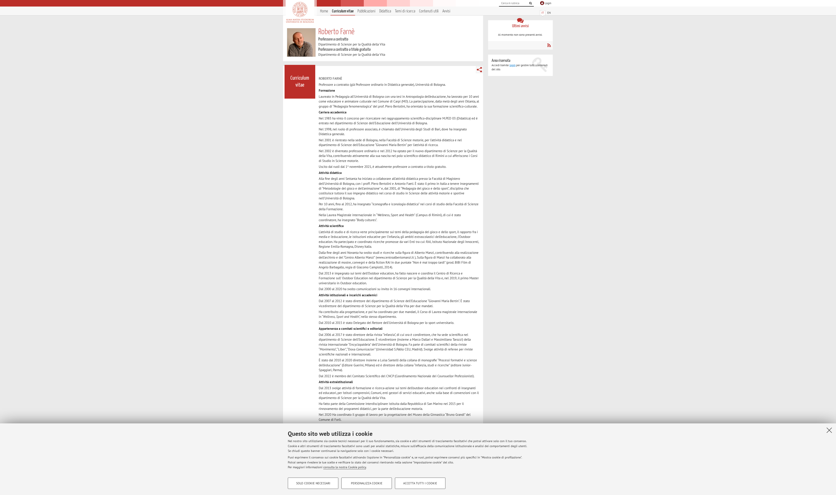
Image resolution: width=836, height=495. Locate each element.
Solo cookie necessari (313, 483)
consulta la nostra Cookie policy (344, 467)
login (512, 65)
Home (324, 11)
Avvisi (446, 11)
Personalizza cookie (367, 483)
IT (542, 13)
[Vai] (530, 3)
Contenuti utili (428, 11)
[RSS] (549, 45)
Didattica (385, 11)
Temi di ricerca (405, 11)
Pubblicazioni (366, 11)
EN (549, 13)
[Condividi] (479, 69)
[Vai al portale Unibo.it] (300, 12)
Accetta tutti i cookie (420, 483)
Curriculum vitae (343, 11)
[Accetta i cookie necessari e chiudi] (829, 430)
